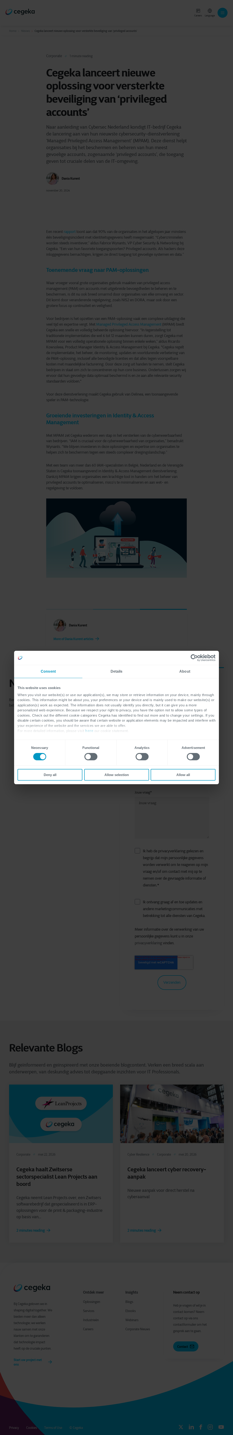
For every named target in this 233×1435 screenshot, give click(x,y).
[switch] (90, 756)
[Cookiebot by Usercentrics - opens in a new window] (195, 657)
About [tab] (184, 671)
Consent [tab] (48, 671)
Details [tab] (117, 671)
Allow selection (116, 775)
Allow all (183, 775)
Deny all (50, 775)
